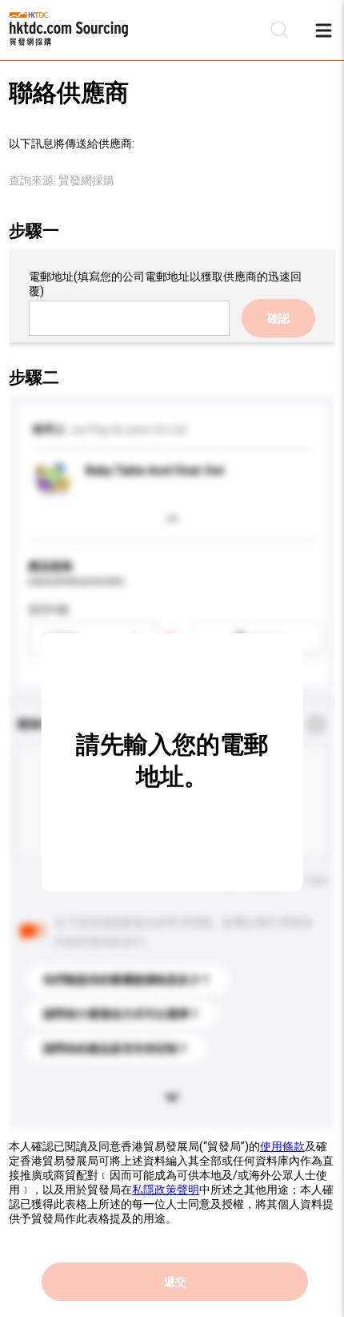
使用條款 (282, 1146)
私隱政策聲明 (165, 1189)
